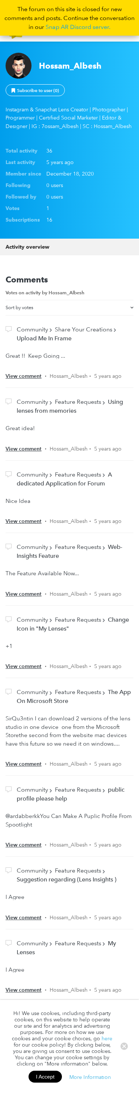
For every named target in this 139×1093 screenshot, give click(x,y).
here (107, 1038)
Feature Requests (78, 401)
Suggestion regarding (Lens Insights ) (66, 879)
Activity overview (27, 246)
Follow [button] (35, 90)
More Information (90, 1076)
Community (32, 329)
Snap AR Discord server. (78, 26)
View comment (24, 376)
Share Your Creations (83, 329)
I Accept (45, 1077)
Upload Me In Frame (44, 338)
